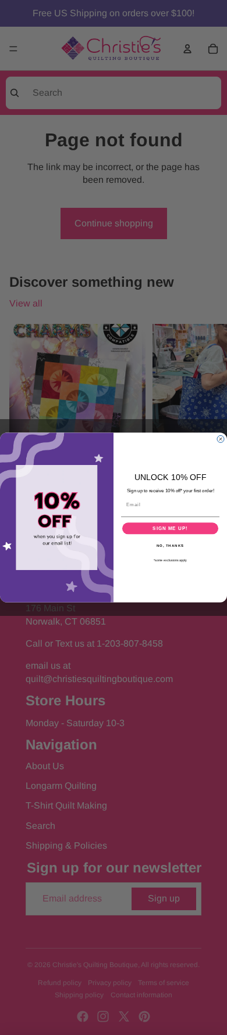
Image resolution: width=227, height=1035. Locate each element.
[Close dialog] (220, 438)
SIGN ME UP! (170, 528)
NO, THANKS (171, 546)
